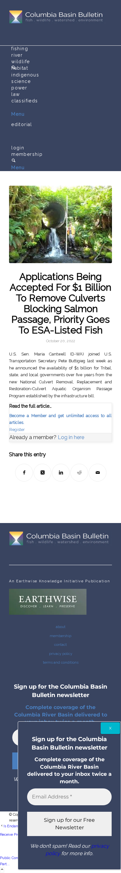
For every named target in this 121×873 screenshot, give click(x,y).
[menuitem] (61, 49)
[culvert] (60, 224)
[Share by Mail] (97, 473)
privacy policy (60, 654)
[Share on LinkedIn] (61, 473)
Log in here (71, 437)
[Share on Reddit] (79, 473)
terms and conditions (60, 662)
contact (60, 645)
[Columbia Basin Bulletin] (57, 22)
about (61, 627)
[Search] (13, 161)
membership (60, 636)
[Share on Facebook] (24, 473)
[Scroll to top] (2, 869)
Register (17, 429)
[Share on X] (42, 473)
